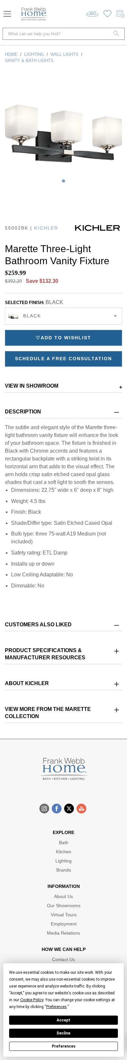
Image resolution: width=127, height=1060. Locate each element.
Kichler (46, 228)
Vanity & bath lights (29, 60)
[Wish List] (107, 13)
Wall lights (64, 54)
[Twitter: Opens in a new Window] (69, 808)
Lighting (34, 54)
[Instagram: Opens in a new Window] (44, 808)
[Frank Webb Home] (33, 14)
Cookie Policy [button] (31, 1000)
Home (11, 54)
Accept (63, 1020)
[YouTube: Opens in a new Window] (81, 808)
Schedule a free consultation (63, 358)
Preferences (64, 1046)
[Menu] (7, 14)
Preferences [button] (56, 1006)
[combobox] (63, 316)
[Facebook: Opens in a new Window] (57, 808)
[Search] (116, 34)
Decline (63, 1033)
